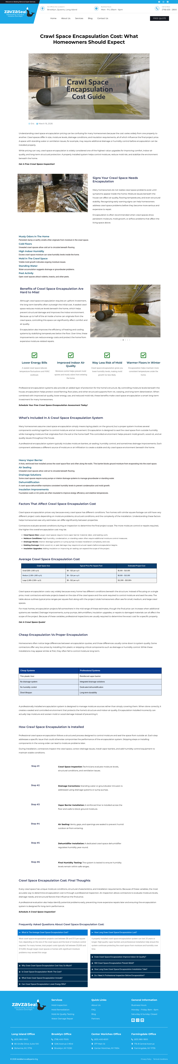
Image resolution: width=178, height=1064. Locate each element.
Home (53, 18)
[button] (92, 311)
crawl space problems (135, 190)
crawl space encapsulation (59, 426)
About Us (65, 18)
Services (79, 18)
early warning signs (123, 201)
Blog (90, 18)
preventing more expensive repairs (103, 902)
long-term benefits (33, 305)
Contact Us (102, 18)
